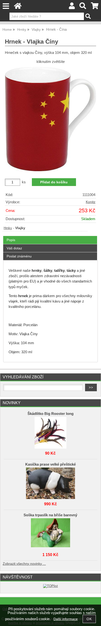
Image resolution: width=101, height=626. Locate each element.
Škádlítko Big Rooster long (50, 414)
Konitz (90, 202)
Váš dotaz (14, 248)
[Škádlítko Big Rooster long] (50, 431)
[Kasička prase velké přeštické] (50, 482)
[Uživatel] (71, 7)
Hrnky (8, 228)
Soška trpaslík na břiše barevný (50, 515)
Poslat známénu (19, 256)
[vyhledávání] (83, 7)
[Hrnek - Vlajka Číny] (50, 119)
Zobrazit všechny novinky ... (24, 564)
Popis (11, 240)
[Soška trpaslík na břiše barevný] (50, 533)
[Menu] (6, 6)
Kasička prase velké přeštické (50, 464)
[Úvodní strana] (18, 7)
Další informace (65, 619)
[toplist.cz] (50, 586)
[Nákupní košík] (94, 7)
